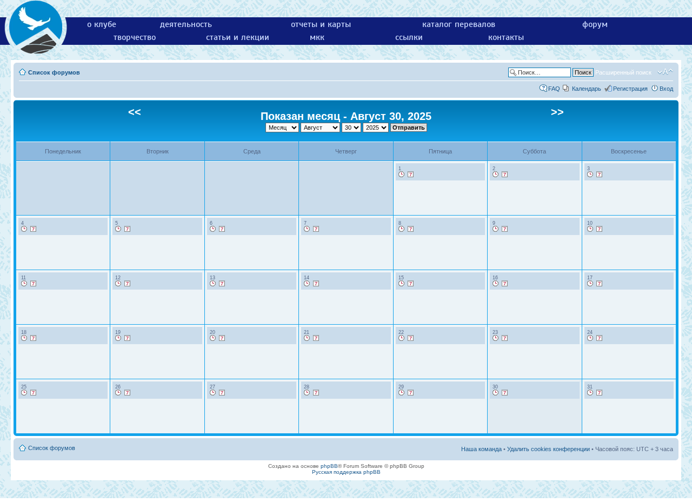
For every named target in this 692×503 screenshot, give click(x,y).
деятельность (186, 24)
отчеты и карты (321, 24)
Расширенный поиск (623, 72)
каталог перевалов (458, 24)
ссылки (409, 37)
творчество (135, 37)
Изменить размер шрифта (665, 72)
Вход (666, 88)
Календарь (586, 88)
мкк (317, 37)
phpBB (329, 466)
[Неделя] (411, 174)
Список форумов (54, 72)
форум (595, 24)
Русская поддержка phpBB (346, 472)
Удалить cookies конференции (548, 449)
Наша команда (481, 449)
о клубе (101, 24)
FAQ (554, 88)
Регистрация (630, 88)
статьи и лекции (237, 37)
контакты (506, 37)
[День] (401, 174)
